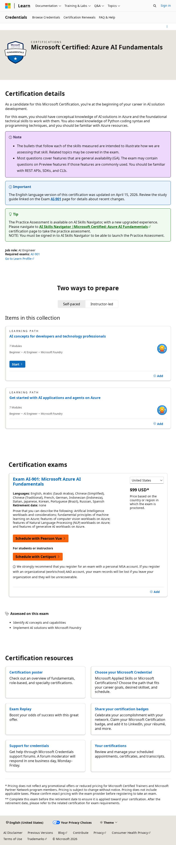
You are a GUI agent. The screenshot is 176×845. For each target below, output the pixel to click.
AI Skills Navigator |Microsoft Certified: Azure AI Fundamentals (93, 226)
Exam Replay (20, 709)
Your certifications (110, 746)
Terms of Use (12, 839)
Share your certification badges (122, 709)
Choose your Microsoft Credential (123, 672)
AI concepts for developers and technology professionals (57, 336)
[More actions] (167, 26)
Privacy (99, 833)
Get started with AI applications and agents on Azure (54, 398)
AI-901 (56, 199)
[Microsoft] (8, 6)
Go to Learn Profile (18, 259)
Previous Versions (40, 833)
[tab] (71, 304)
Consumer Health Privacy (130, 833)
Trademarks (35, 839)
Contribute (80, 833)
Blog (61, 833)
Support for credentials (29, 746)
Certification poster (26, 672)
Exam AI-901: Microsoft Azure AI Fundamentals (47, 481)
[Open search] (154, 6)
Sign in (166, 5)
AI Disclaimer (13, 833)
